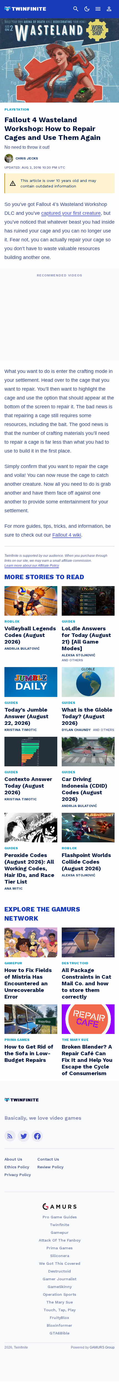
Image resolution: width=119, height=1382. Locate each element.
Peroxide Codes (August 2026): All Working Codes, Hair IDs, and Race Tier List (29, 868)
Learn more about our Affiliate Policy (31, 566)
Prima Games (59, 1248)
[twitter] (23, 1136)
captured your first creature (71, 213)
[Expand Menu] (98, 8)
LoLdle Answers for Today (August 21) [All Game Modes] (86, 638)
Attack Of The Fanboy (60, 1240)
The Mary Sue (59, 1302)
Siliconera (59, 1255)
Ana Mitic (13, 888)
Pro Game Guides (60, 1217)
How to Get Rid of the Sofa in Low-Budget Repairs (28, 1053)
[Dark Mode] (86, 8)
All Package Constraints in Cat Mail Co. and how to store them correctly (86, 983)
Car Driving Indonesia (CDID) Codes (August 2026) (84, 789)
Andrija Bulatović (22, 648)
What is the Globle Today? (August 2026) (87, 716)
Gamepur (60, 1232)
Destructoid (59, 1271)
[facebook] (37, 1136)
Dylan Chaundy (76, 730)
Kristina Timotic (20, 730)
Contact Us (48, 1159)
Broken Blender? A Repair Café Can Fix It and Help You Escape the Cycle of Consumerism (87, 1060)
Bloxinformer (59, 1325)
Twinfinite (59, 1224)
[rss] (9, 1136)
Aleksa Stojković (78, 655)
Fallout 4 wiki (66, 535)
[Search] (75, 8)
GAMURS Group (102, 1347)
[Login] (109, 8)
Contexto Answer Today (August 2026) (28, 786)
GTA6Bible (59, 1333)
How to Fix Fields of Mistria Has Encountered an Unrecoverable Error (28, 983)
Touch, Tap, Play (59, 1310)
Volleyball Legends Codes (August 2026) (30, 635)
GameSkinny (60, 1286)
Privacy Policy (17, 1174)
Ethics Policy (16, 1167)
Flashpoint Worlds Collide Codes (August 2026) (86, 862)
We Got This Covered (59, 1263)
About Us (13, 1159)
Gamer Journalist (59, 1279)
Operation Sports (59, 1294)
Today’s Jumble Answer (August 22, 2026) (26, 716)
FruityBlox (59, 1317)
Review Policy (50, 1167)
